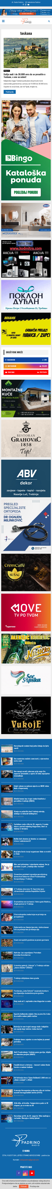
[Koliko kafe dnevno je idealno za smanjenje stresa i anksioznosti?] (7, 841)
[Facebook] (19, 1173)
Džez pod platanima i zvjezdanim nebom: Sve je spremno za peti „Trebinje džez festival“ (31, 865)
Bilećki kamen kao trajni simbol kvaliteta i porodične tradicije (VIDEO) (30, 799)
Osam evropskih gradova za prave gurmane (31, 940)
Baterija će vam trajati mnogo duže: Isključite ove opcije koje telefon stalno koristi (31, 1027)
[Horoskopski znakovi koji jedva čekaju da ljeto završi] (7, 748)
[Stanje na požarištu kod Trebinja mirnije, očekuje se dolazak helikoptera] (7, 814)
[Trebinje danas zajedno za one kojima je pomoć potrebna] (7, 1042)
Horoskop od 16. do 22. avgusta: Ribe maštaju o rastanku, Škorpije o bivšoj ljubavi (32, 1117)
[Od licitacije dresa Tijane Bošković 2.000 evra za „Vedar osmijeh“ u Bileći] (7, 1080)
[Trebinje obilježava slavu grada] (7, 981)
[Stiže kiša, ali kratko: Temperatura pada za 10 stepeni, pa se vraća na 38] (7, 1106)
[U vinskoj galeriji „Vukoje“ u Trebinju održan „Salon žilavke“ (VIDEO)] (7, 968)
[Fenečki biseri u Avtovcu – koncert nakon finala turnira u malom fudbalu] (7, 1067)
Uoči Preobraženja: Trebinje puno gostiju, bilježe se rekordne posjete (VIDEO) (32, 1053)
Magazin (6, 70)
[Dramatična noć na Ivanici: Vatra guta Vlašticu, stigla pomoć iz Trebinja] (7, 904)
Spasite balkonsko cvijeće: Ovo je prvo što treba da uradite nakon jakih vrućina (32, 1015)
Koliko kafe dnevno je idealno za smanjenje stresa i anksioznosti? (30, 839)
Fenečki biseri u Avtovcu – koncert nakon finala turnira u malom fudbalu (32, 1065)
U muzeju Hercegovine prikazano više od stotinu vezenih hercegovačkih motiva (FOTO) (32, 1091)
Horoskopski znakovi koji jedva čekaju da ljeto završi (31, 746)
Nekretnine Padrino (33, 2)
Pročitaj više (34, 1186)
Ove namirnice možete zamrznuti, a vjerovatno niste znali (31, 759)
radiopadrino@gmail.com (29, 1160)
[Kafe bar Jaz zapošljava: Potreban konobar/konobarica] (7, 955)
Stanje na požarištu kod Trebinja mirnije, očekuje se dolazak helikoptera (29, 812)
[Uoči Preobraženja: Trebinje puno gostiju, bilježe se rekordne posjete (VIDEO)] (7, 1055)
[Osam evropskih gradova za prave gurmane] (7, 943)
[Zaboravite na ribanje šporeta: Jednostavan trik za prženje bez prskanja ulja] (7, 930)
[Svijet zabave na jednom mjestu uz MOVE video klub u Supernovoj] (7, 789)
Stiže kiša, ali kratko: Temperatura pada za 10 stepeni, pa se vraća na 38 (31, 1104)
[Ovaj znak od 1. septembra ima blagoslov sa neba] (7, 1004)
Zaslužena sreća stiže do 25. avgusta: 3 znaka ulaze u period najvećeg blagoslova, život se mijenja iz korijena (31, 826)
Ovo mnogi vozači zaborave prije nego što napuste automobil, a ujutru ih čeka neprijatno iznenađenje (32, 773)
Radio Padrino (18, 2)
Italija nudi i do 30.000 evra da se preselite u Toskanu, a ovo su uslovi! (24, 76)
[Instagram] (25, 1173)
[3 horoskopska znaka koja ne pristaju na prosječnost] (7, 917)
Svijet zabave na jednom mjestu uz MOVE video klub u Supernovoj (31, 787)
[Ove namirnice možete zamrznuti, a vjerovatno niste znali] (7, 761)
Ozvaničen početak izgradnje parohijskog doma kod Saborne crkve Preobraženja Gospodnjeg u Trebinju (30, 876)
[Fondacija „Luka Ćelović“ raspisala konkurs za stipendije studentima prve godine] (7, 994)
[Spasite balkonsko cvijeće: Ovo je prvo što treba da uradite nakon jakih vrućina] (7, 1016)
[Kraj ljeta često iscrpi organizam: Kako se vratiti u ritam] (7, 854)
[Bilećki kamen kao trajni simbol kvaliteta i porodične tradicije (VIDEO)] (7, 801)
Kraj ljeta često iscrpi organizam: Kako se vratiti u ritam (32, 852)
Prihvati (24, 1186)
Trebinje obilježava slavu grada (26, 978)
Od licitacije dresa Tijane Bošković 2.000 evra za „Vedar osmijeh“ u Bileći (32, 1078)
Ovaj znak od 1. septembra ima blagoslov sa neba (32, 1001)
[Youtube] (32, 1173)
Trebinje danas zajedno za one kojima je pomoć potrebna (32, 1040)
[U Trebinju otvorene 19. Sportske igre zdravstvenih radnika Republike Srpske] (7, 892)
